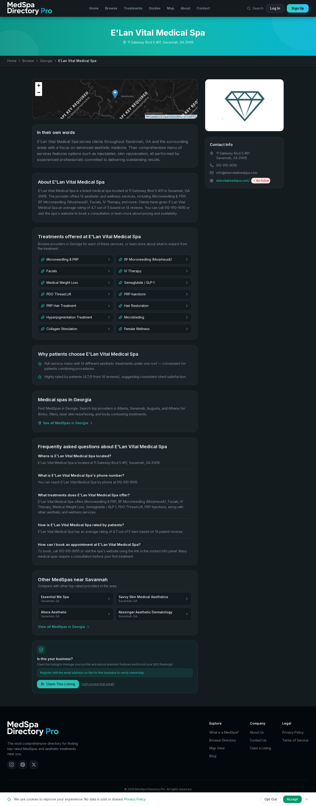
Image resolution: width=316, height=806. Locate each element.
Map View (217, 748)
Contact (203, 8)
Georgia (46, 61)
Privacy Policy (293, 732)
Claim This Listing (60, 684)
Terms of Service (295, 740)
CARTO (191, 116)
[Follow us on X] (34, 764)
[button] (115, 94)
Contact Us (258, 740)
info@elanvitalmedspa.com (236, 173)
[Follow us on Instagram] (11, 764)
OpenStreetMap (173, 116)
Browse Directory (222, 740)
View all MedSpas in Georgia (61, 627)
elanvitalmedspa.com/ (232, 180)
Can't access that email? (98, 684)
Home (94, 8)
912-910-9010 (226, 165)
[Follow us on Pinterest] (23, 764)
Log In (275, 8)
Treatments (133, 8)
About (185, 8)
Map (170, 8)
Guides (155, 8)
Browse (111, 8)
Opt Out (270, 799)
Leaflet (153, 116)
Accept (292, 799)
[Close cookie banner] (307, 799)
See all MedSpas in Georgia (65, 423)
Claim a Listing (260, 748)
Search (258, 8)
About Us (257, 732)
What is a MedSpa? (224, 732)
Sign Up (297, 8)
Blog (212, 756)
